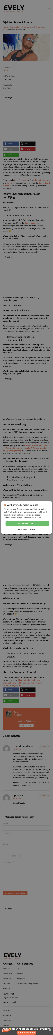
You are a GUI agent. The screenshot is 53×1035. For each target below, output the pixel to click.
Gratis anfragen (26, 1032)
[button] (26, 1031)
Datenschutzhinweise (32, 518)
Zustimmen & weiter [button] (27, 523)
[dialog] (26, 517)
